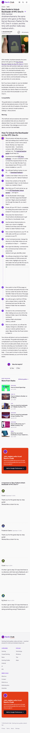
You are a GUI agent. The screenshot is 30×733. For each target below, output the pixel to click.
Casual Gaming (6, 654)
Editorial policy (5, 685)
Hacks (3, 6)
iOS (2, 669)
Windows (18, 654)
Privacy (3, 728)
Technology (19, 651)
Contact (4, 679)
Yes (13, 368)
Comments (25, 32)
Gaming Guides (6, 660)
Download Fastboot (16, 172)
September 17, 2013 (10, 495)
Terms (8, 728)
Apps (17, 660)
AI (2, 666)
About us (4, 676)
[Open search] (23, 2)
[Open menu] (19, 2)
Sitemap (17, 728)
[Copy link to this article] (18, 32)
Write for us (5, 682)
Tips (17, 657)
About (12, 728)
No (19, 368)
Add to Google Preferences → (15, 468)
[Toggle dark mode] (26, 2)
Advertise (4, 688)
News (8, 6)
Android (4, 663)
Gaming (4, 651)
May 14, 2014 (9, 565)
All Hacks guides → (23, 379)
